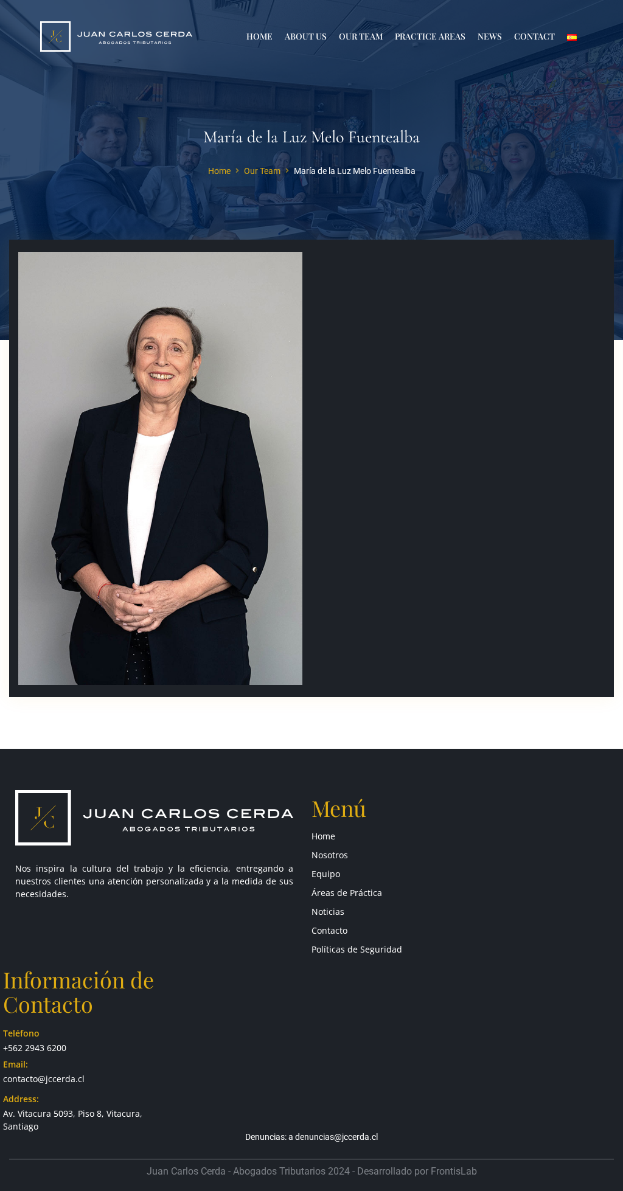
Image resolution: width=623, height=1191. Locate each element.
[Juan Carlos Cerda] (116, 35)
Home (219, 171)
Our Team (262, 171)
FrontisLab (454, 1171)
